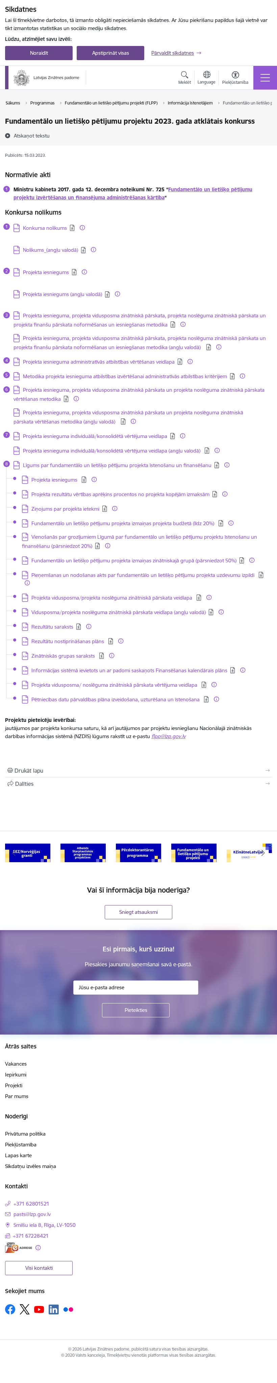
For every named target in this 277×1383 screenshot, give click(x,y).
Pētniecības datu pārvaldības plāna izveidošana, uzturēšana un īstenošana (116, 699)
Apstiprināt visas (110, 53)
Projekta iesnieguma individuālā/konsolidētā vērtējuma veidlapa (95, 436)
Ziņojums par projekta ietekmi (65, 509)
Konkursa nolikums (45, 228)
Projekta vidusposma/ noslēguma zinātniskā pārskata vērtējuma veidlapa (115, 685)
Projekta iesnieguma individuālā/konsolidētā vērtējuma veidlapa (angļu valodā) (112, 450)
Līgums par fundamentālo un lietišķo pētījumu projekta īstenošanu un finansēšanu (117, 465)
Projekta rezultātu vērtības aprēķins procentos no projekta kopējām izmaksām (120, 494)
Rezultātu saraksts (52, 627)
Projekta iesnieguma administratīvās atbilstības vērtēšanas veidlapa (99, 362)
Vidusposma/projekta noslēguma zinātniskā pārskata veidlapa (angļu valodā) (118, 612)
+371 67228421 (31, 1236)
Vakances (16, 1064)
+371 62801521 (31, 1203)
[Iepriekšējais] (14, 853)
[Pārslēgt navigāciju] (265, 78)
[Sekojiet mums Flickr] (68, 1309)
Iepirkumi (15, 1074)
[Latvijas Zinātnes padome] (46, 78)
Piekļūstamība (20, 1144)
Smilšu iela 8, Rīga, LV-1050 (45, 1225)
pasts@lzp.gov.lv (32, 1214)
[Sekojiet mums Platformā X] (25, 1309)
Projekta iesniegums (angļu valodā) (62, 294)
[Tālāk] (263, 853)
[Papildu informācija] (82, 227)
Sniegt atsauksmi (138, 912)
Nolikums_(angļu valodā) (50, 250)
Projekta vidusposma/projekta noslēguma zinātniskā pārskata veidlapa (112, 598)
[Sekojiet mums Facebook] (10, 1309)
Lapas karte (18, 1155)
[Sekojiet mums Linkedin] (54, 1310)
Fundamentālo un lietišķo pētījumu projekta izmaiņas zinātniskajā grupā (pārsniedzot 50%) (133, 560)
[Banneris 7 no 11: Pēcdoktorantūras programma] (138, 852)
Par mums (16, 1096)
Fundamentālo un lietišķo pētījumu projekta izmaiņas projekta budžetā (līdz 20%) (123, 523)
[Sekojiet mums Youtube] (39, 1309)
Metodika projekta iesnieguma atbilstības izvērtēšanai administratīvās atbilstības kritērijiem (125, 376)
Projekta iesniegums (46, 272)
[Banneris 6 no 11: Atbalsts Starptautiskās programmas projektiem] (83, 852)
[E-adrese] (18, 1247)
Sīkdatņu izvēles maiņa (30, 1166)
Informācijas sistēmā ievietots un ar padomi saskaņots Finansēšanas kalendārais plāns (129, 670)
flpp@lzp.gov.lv (168, 736)
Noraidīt (39, 53)
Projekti (13, 1085)
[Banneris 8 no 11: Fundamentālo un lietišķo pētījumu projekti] (194, 852)
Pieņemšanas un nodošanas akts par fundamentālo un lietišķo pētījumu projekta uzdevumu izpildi (143, 575)
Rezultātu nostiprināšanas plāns (68, 641)
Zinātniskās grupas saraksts (63, 656)
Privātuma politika (25, 1134)
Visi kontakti (39, 1268)
